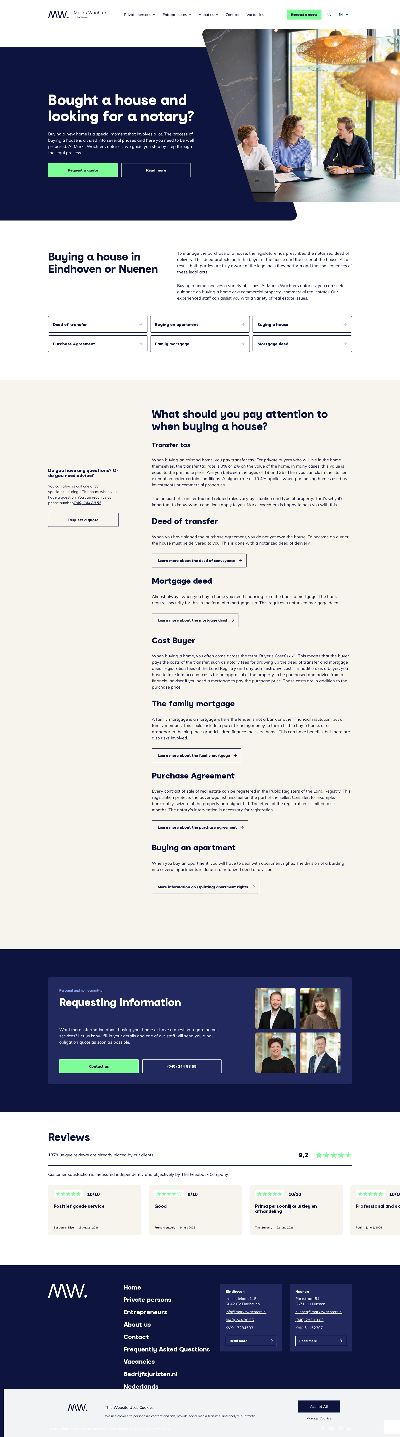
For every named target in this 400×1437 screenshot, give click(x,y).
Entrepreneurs (175, 14)
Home (132, 1287)
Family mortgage (172, 343)
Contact (232, 14)
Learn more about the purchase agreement (197, 827)
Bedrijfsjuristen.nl (150, 1374)
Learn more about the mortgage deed (192, 620)
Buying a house (272, 324)
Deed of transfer (70, 324)
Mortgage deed (272, 343)
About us (206, 14)
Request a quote (304, 14)
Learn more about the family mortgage (194, 755)
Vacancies (255, 14)
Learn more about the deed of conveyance (196, 560)
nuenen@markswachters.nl (318, 1311)
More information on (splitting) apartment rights (203, 887)
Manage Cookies (318, 1418)
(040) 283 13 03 (309, 1320)
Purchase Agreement (74, 343)
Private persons (137, 14)
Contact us (99, 1066)
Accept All (319, 1406)
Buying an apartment (176, 324)
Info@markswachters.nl (246, 1311)
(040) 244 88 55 (87, 502)
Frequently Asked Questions (167, 1349)
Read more (156, 170)
